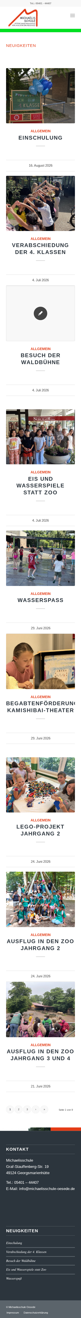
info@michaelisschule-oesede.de (47, 1189)
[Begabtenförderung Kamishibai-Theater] (40, 661)
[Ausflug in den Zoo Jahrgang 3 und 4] (40, 1009)
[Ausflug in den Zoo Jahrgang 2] (40, 899)
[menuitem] (12, 1313)
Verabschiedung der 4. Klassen (26, 1252)
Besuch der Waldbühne (21, 1261)
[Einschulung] (40, 96)
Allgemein (41, 131)
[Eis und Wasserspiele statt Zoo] (40, 436)
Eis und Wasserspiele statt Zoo (40, 486)
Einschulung (40, 138)
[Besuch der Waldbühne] (40, 313)
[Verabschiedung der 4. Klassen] (40, 203)
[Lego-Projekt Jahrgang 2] (40, 785)
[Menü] (72, 15)
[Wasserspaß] (40, 558)
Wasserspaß (41, 600)
